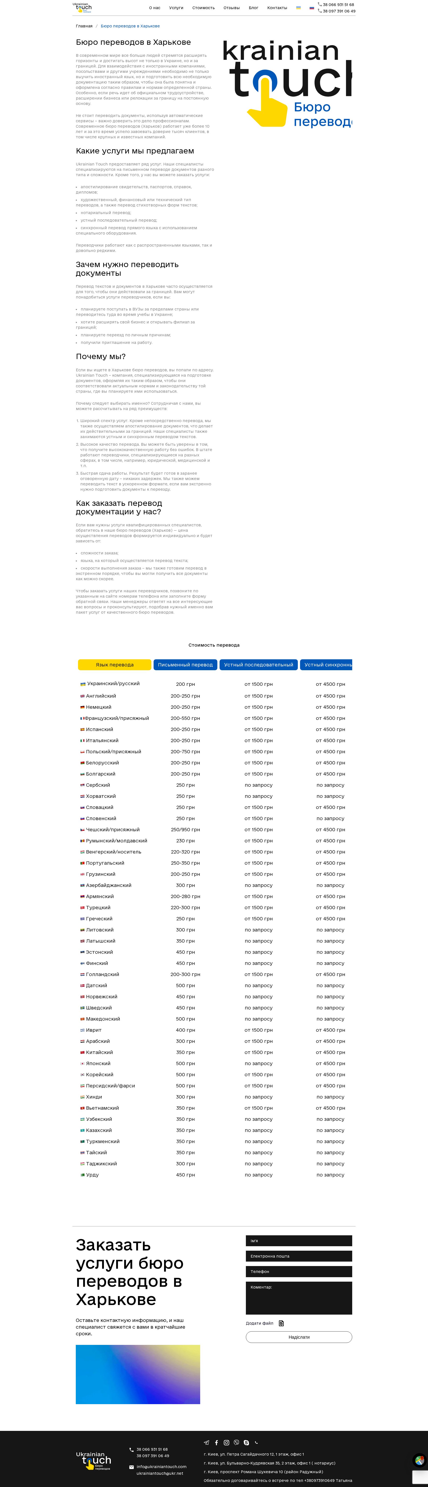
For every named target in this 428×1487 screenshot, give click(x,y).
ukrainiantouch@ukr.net (160, 1473)
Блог (253, 8)
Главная (84, 26)
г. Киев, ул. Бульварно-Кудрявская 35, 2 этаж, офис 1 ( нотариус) (269, 1463)
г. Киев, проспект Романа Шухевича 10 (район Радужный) (263, 1472)
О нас (154, 8)
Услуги (176, 8)
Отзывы (232, 8)
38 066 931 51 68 (338, 4)
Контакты (277, 8)
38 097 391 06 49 (339, 11)
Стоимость (203, 8)
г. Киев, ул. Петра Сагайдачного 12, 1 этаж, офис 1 (254, 1454)
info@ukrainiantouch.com (162, 1467)
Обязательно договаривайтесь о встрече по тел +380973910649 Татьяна (278, 1480)
